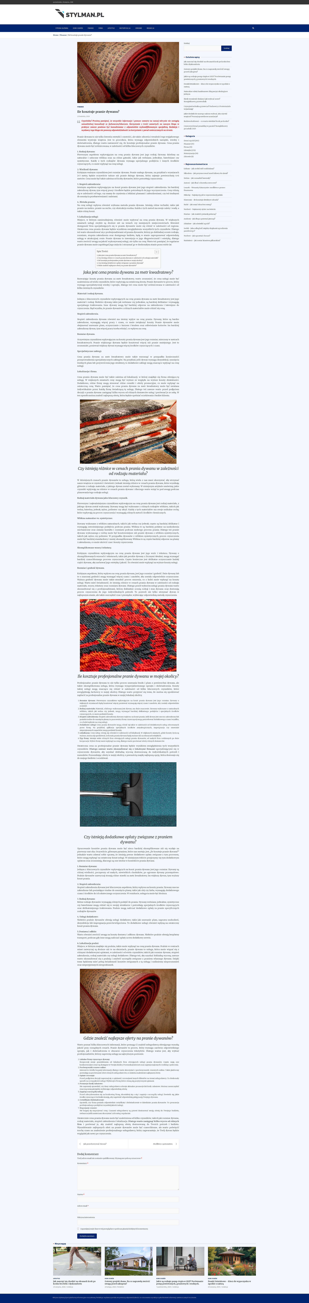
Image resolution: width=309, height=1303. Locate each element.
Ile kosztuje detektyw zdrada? (206, 200)
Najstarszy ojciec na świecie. (204, 209)
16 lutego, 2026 (110, 1287)
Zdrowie (138, 28)
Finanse (91, 28)
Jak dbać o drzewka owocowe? (204, 183)
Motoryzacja (124, 28)
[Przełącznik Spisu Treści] (155, 252)
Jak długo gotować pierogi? (203, 219)
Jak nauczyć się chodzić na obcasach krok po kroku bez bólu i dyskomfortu (74, 1282)
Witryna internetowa (86, 1217)
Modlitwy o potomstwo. (163, 1144)
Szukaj (187, 43)
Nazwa (80, 1194)
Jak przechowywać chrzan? (94, 1144)
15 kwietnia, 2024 (83, 116)
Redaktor (120, 1287)
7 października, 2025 (163, 1287)
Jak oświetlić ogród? (201, 224)
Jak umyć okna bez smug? (201, 204)
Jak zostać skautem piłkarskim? (207, 240)
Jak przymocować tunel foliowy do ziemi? (210, 173)
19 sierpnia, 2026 (59, 1287)
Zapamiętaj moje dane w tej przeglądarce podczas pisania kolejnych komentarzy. (114, 1229)
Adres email (83, 1206)
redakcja (70, 1287)
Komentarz (82, 1163)
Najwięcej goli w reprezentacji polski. (207, 195)
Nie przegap (60, 1243)
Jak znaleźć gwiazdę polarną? (204, 214)
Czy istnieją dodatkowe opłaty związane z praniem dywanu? (120, 263)
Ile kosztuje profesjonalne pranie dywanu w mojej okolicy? (120, 260)
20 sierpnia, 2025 (214, 1287)
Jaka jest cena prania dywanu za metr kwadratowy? (117, 255)
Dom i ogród (78, 28)
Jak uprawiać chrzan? (201, 236)
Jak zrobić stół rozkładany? (203, 169)
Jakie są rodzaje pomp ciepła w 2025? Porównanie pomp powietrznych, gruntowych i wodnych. (179, 1282)
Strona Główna (62, 28)
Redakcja (150, 28)
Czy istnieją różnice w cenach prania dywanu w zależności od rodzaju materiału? (128, 258)
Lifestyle (111, 28)
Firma (100, 28)
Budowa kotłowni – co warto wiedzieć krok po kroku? (206, 121)
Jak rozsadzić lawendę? (200, 178)
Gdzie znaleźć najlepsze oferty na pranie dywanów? (117, 265)
